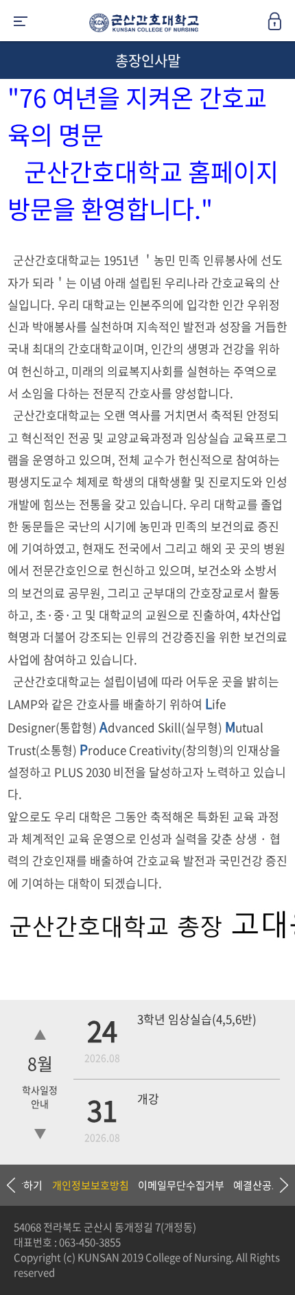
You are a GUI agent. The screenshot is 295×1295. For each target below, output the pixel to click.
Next (278, 1185)
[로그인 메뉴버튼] (281, 25)
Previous (10, 1185)
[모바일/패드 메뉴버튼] (20, 22)
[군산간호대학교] (140, 25)
